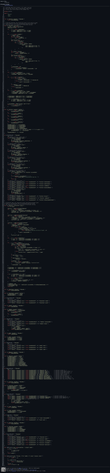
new (14, 138)
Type (29, 30)
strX (26, 46)
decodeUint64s (32, 321)
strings (9, 26)
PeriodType (16, 98)
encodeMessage (14, 111)
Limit (21, 358)
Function (34, 79)
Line (23, 78)
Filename (31, 93)
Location (24, 67)
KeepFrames (29, 97)
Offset (21, 359)
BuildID (30, 74)
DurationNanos (23, 128)
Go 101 (12, 469)
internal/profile (9, 5)
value (21, 246)
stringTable (11, 103)
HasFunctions (22, 362)
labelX (13, 35)
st (11, 29)
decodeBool (31, 376)
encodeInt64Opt (11, 125)
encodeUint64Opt (11, 356)
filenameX (14, 93)
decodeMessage (18, 141)
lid (15, 261)
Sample (19, 34)
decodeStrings (18, 172)
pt (9, 98)
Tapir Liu (25, 469)
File (28, 73)
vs (15, 41)
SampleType (21, 29)
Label (21, 37)
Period (21, 132)
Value (19, 311)
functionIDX (26, 79)
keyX (26, 45)
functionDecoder (15, 423)
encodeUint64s (11, 310)
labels (12, 243)
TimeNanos (22, 127)
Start (21, 357)
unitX (14, 31)
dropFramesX (11, 96)
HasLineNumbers (22, 364)
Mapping (20, 72)
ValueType (18, 138)
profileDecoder (14, 19)
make (14, 26)
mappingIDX (18, 85)
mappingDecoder (14, 353)
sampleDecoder (14, 306)
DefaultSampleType (13, 284)
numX (26, 61)
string (19, 26)
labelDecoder (14, 334)
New (22, 177)
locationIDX (15, 66)
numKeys (15, 51)
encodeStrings (11, 124)
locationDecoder (15, 382)
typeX (14, 30)
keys (14, 36)
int (22, 26)
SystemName (33, 92)
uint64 (20, 208)
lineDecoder (14, 407)
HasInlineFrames (23, 365)
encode (15, 109)
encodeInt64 (14, 312)
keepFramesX (11, 97)
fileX (13, 73)
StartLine (22, 431)
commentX (20, 277)
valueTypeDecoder (15, 290)
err (12, 172)
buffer (20, 109)
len (24, 103)
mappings (10, 208)
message (19, 144)
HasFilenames (22, 363)
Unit (29, 31)
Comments (14, 280)
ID (36, 68)
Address (22, 388)
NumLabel (22, 52)
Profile (11, 25)
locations (10, 222)
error (23, 144)
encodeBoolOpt (11, 362)
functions (10, 215)
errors (19, 177)
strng (22, 455)
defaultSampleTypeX (48, 199)
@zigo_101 (14, 470)
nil (17, 35)
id (16, 227)
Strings (15, 39)
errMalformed (20, 461)
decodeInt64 (32, 181)
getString (21, 210)
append (20, 38)
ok (9, 448)
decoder (18, 135)
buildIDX (14, 74)
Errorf (29, 230)
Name (28, 91)
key (17, 246)
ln (15, 78)
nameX (13, 91)
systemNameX (15, 92)
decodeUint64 (32, 370)
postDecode (16, 205)
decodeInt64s (32, 323)
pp (11, 139)
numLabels (13, 244)
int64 (28, 244)
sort (12, 39)
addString (10, 27)
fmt (26, 230)
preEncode (16, 25)
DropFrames (29, 96)
